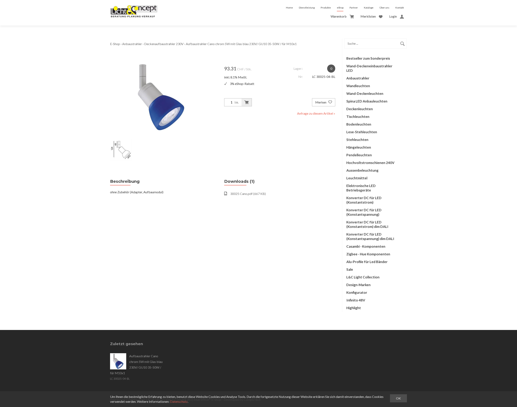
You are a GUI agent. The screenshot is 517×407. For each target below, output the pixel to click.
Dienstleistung (307, 7)
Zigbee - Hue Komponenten (368, 254)
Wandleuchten (358, 86)
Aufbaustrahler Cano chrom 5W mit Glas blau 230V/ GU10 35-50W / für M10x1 (241, 44)
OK (398, 398)
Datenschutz (179, 401)
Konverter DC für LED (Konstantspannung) (363, 212)
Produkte (326, 7)
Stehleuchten (357, 139)
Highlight (353, 308)
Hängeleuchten (358, 147)
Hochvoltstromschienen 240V (370, 163)
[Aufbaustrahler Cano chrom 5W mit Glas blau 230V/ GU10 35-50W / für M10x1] (118, 361)
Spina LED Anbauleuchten (366, 101)
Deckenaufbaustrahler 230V (164, 44)
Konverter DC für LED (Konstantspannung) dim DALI (370, 236)
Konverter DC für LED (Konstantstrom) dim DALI (367, 224)
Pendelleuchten (359, 155)
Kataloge (368, 7)
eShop (340, 7)
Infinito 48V (355, 300)
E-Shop (115, 44)
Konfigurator (356, 292)
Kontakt (399, 7)
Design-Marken (358, 285)
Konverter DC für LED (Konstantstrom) (363, 200)
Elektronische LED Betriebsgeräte (361, 188)
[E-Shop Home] (134, 7)
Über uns (384, 7)
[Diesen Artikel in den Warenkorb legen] (247, 102)
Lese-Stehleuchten (361, 132)
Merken (321, 102)
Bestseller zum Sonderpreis (368, 58)
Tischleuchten (357, 116)
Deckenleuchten (359, 109)
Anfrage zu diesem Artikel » (316, 113)
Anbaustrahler (132, 44)
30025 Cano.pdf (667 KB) (248, 194)
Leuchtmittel (356, 178)
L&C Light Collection (362, 277)
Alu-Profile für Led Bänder (367, 262)
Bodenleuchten (358, 124)
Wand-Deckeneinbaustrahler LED (369, 68)
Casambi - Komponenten (365, 246)
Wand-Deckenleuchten (364, 93)
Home (289, 7)
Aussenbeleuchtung (362, 170)
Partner (354, 7)
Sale (349, 269)
